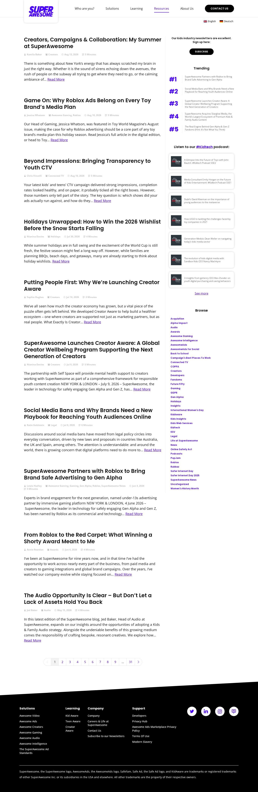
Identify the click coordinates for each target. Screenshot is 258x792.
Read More (56, 79)
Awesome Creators (31, 727)
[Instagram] (220, 711)
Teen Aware (73, 721)
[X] (192, 711)
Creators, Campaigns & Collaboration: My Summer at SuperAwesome (92, 43)
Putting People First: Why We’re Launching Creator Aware (91, 286)
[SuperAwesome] (41, 11)
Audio (47, 610)
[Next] (138, 662)
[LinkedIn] (206, 711)
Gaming (74, 485)
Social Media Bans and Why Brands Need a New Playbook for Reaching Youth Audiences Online (88, 414)
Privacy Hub (139, 721)
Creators (53, 54)
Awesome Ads (28, 721)
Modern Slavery (142, 742)
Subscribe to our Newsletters (106, 736)
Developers (139, 715)
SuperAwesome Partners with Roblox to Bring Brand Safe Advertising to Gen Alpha (84, 474)
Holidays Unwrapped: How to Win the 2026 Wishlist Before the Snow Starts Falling (92, 225)
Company (94, 715)
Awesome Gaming (62, 115)
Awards (54, 549)
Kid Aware (72, 715)
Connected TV (56, 175)
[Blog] (234, 711)
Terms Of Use (140, 736)
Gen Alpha (85, 485)
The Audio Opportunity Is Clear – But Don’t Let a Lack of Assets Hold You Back (88, 599)
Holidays (55, 236)
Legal (54, 425)
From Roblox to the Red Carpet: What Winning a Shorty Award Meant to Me (88, 538)
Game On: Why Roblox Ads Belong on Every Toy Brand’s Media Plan (87, 104)
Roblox (77, 115)
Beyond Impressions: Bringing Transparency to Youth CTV (87, 164)
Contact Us (219, 8)
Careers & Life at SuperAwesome (98, 723)
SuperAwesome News (113, 485)
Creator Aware (70, 728)
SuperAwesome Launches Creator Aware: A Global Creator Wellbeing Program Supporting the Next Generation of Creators (92, 349)
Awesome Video (29, 715)
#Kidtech (204, 146)
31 (130, 662)
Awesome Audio (29, 738)
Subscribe (201, 51)
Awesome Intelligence (33, 743)
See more (201, 293)
